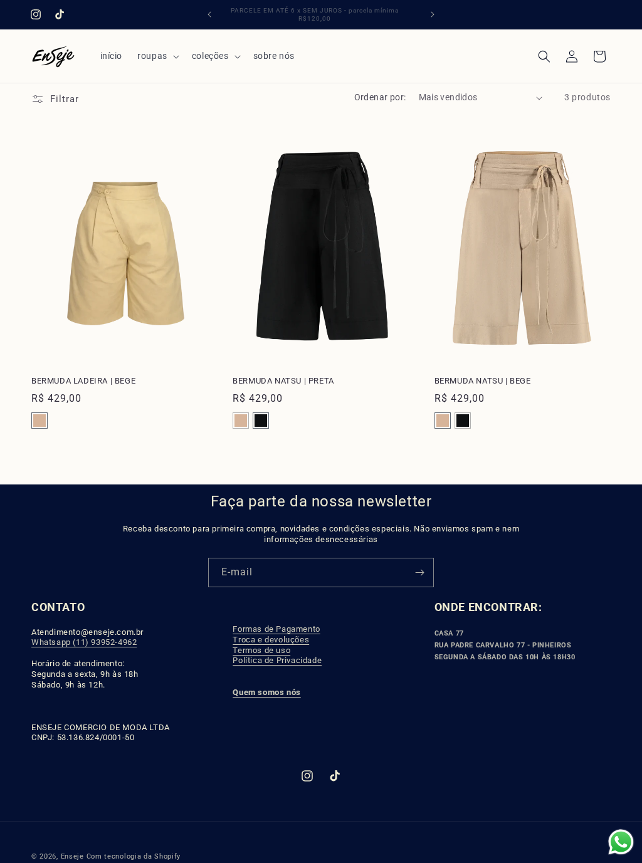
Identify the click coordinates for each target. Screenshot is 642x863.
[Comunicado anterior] (209, 14)
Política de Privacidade (277, 660)
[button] (157, 56)
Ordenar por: (380, 97)
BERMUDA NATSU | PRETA (283, 380)
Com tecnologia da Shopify (134, 856)
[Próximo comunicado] (432, 14)
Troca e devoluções (271, 639)
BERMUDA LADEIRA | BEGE (83, 380)
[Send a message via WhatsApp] (621, 842)
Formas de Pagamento (276, 629)
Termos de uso (261, 650)
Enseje (74, 856)
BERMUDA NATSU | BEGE (482, 380)
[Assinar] (419, 572)
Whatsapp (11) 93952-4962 (84, 642)
